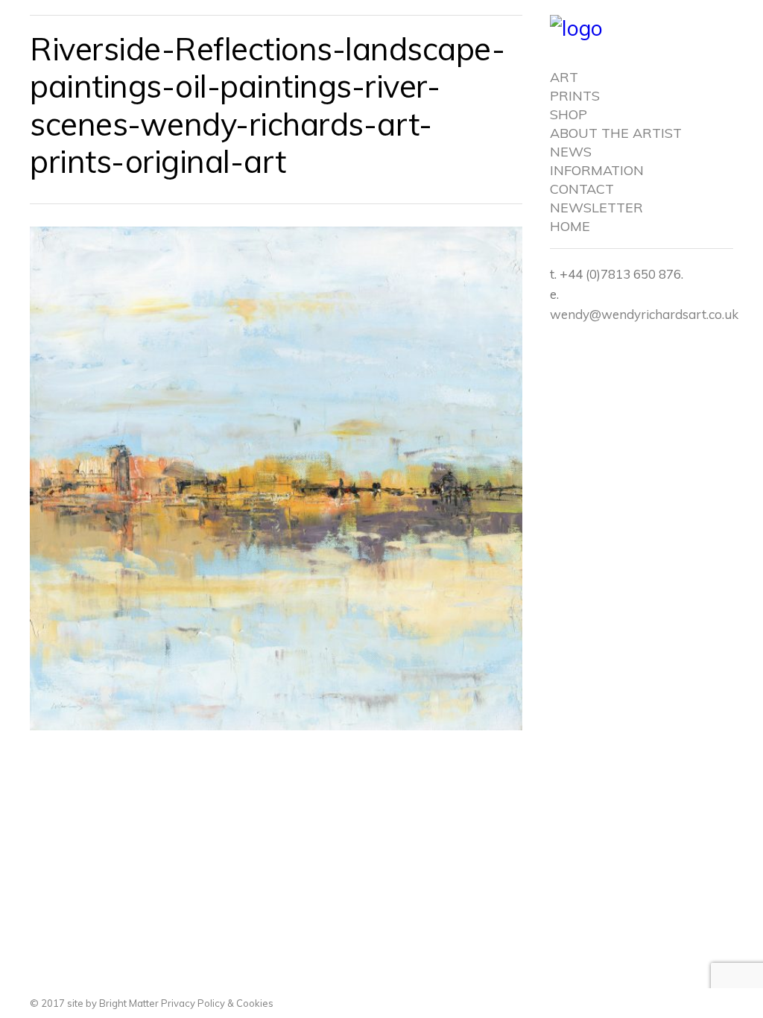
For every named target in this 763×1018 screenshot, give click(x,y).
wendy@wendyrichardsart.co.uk (644, 314)
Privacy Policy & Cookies (216, 1003)
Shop (568, 114)
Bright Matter (129, 1003)
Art (564, 77)
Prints (575, 96)
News (571, 152)
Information (597, 170)
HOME (570, 226)
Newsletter (596, 208)
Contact (582, 189)
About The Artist (616, 133)
